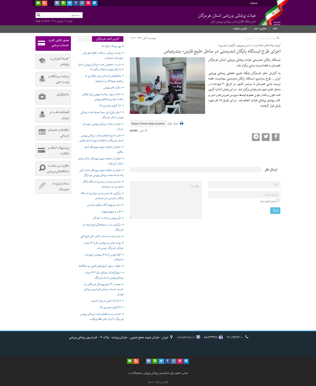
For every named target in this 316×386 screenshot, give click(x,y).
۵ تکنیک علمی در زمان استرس (106, 300)
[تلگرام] (94, 3)
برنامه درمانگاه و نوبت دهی (58, 79)
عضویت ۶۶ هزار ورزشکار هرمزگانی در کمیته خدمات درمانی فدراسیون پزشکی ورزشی (103, 289)
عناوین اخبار (259, 28)
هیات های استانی (266, 38)
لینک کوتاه (172, 124)
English (253, 3)
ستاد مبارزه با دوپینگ (60, 186)
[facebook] (76, 3)
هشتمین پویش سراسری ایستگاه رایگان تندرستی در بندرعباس (103, 184)
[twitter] (69, 3)
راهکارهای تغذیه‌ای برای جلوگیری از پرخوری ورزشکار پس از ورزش (104, 78)
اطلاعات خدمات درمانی (58, 132)
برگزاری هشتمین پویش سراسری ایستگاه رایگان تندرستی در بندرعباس (102, 196)
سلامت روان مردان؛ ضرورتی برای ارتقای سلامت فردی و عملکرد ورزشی (102, 97)
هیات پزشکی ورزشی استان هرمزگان (227, 18)
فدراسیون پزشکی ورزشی (270, 16)
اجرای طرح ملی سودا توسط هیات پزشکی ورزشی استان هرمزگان (101, 115)
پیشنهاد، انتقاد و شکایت (58, 150)
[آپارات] (88, 3)
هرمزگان (248, 38)
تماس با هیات (240, 28)
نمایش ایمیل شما (268, 201)
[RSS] (44, 3)
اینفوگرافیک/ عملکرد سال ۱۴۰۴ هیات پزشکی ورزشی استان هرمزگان (104, 275)
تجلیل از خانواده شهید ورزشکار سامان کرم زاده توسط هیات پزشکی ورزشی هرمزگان (101, 173)
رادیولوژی (63, 94)
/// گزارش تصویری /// (110, 105)
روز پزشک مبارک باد (111, 46)
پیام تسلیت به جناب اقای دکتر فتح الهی (100, 236)
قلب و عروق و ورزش (111, 211)
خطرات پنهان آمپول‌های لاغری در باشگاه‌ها (100, 266)
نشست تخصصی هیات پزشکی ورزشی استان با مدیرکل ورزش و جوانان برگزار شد (100, 67)
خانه (275, 28)
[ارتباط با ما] (38, 3)
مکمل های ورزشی (112, 87)
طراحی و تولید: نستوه (158, 382)
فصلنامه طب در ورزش (59, 115)
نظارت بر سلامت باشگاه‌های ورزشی (58, 168)
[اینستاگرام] (82, 3)
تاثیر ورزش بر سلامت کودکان (107, 218)
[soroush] (57, 3)
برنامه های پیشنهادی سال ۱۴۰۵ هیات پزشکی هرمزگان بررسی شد (103, 245)
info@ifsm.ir (186, 337)
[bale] (63, 3)
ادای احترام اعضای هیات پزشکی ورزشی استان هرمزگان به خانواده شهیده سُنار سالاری (101, 138)
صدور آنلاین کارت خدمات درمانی (59, 43)
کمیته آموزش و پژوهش (59, 61)
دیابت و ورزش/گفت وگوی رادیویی (104, 205)
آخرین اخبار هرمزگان (107, 39)
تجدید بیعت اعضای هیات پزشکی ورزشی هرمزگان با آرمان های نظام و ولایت (101, 316)
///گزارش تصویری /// (110, 307)
